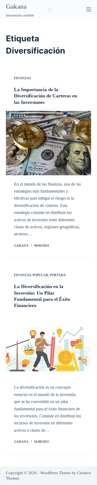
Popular (40, 275)
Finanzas (22, 78)
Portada (58, 275)
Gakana (16, 6)
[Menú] (88, 9)
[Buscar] (49, 9)
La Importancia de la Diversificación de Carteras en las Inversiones (45, 96)
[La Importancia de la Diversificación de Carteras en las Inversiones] (48, 143)
